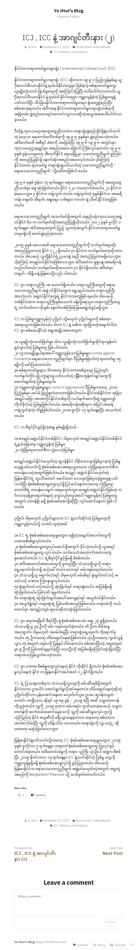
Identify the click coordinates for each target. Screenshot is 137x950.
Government (84, 47)
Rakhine (64, 52)
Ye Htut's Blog (68, 11)
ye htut (32, 47)
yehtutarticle (79, 52)
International (101, 47)
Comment (110, 921)
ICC (55, 52)
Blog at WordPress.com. (51, 942)
